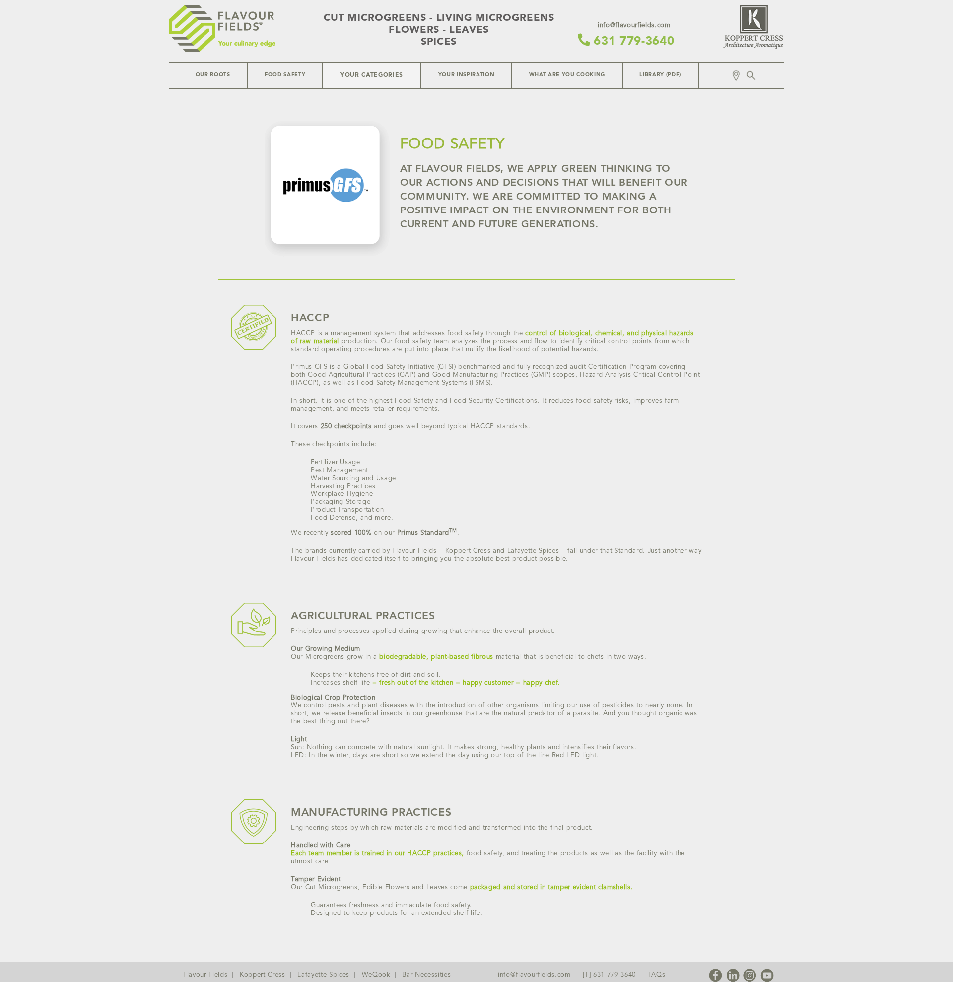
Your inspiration (466, 75)
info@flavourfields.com (534, 975)
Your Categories (371, 75)
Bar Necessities (426, 975)
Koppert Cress (262, 975)
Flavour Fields (205, 975)
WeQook (376, 975)
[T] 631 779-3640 (609, 975)
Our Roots (213, 75)
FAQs (657, 975)
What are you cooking (567, 75)
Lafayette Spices (323, 975)
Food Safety (285, 75)
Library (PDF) (660, 75)
